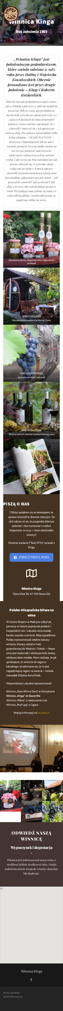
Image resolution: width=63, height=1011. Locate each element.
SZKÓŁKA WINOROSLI (31, 373)
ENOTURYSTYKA (31, 256)
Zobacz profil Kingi (34, 557)
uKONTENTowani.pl (12, 996)
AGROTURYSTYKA (31, 316)
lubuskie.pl (43, 712)
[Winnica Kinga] (11, 20)
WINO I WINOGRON (32, 430)
